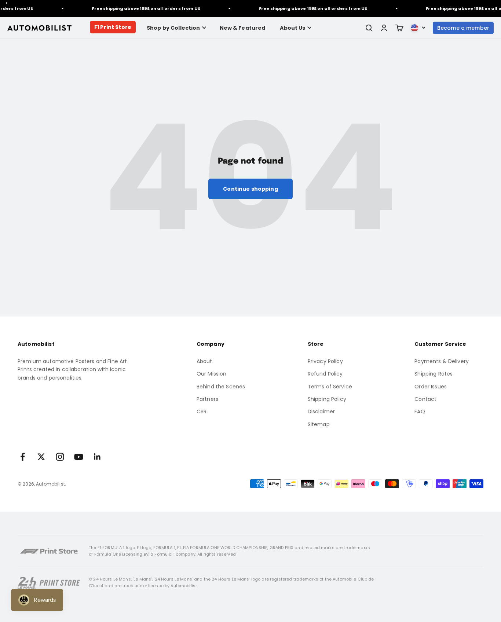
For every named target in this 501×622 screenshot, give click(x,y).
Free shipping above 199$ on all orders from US (143, 8)
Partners (207, 399)
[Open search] (369, 28)
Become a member (463, 28)
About (204, 361)
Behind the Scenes (221, 386)
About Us (292, 28)
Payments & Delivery (441, 361)
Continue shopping (250, 189)
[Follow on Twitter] (41, 457)
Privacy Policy (325, 361)
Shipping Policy (327, 399)
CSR (201, 411)
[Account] (384, 28)
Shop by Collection (173, 28)
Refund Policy (325, 373)
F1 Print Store (112, 27)
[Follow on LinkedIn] (97, 457)
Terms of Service (330, 386)
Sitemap (319, 424)
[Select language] (418, 28)
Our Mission (212, 373)
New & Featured (243, 28)
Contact (425, 399)
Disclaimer (321, 411)
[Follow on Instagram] (60, 457)
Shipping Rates (433, 373)
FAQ (419, 411)
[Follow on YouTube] (79, 457)
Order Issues (430, 386)
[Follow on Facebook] (23, 457)
